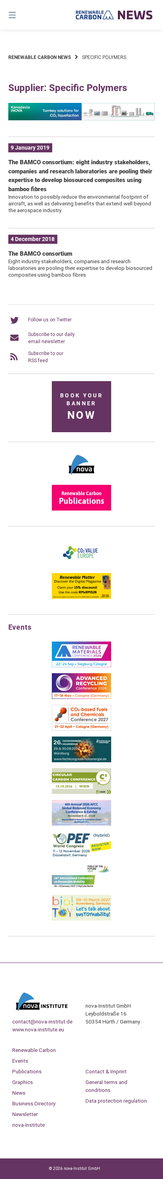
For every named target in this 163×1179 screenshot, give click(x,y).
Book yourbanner (81, 407)
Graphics (22, 1082)
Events (20, 1060)
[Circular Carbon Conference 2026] (81, 792)
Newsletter (25, 1114)
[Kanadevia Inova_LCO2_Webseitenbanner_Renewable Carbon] (81, 119)
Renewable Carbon (34, 1050)
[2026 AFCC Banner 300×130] (81, 824)
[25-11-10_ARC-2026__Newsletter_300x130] (81, 697)
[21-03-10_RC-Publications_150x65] (81, 509)
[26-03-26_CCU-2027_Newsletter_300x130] (81, 729)
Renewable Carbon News (39, 57)
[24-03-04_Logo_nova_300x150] (81, 477)
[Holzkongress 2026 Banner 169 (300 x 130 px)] (81, 760)
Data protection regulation (116, 1100)
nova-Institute (28, 1125)
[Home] (114, 15)
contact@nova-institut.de (42, 1021)
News (18, 1093)
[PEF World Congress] (81, 855)
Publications (27, 1071)
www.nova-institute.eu (38, 1029)
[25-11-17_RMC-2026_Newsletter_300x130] (81, 665)
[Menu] (23, 15)
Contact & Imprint (106, 1071)
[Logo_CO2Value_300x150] (81, 565)
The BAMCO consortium (40, 253)
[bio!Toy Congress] (81, 919)
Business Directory (33, 1103)
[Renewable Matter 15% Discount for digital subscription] (81, 597)
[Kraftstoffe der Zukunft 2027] (81, 887)
